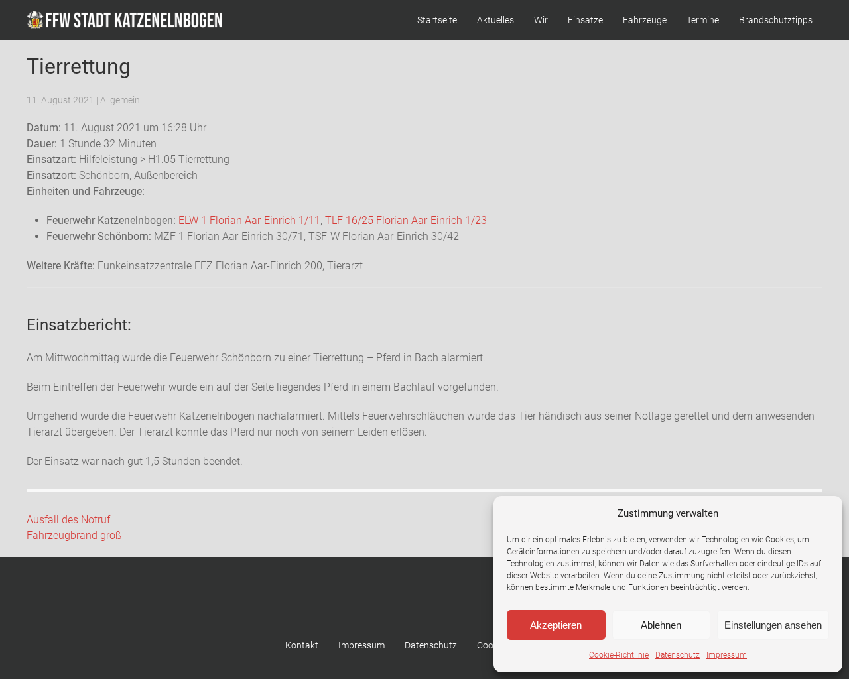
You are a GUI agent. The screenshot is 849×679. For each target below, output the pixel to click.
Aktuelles (495, 20)
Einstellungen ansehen (773, 625)
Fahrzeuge (645, 20)
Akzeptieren (556, 625)
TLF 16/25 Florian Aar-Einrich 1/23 (406, 220)
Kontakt (301, 645)
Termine (702, 20)
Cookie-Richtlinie (619, 655)
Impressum (726, 655)
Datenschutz (677, 655)
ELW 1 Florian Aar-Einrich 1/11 (249, 220)
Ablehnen (661, 625)
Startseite (437, 20)
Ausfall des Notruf (68, 519)
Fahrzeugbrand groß (74, 535)
